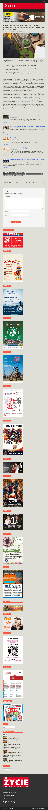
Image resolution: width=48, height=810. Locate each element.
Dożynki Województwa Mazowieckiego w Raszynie (21, 148)
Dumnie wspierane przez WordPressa (38, 808)
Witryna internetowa (7, 219)
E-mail (6, 215)
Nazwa (6, 211)
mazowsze (22, 31)
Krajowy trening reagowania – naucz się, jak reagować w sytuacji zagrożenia (27, 126)
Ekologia (18, 31)
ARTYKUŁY (4, 734)
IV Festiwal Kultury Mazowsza (16, 137)
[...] (32, 120)
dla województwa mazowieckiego (18, 173)
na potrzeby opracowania (36, 173)
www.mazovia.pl (28, 101)
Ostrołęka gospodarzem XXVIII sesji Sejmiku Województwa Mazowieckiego (27, 159)
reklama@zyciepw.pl (7, 804)
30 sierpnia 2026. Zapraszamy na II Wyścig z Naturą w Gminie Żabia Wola (26, 116)
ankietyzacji (8, 173)
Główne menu (7, 10)
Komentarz (7, 196)
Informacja (28, 173)
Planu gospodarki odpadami (17, 175)
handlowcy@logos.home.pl (12, 802)
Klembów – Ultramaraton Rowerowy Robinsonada (34, 182)
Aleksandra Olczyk (13, 31)
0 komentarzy (5, 122)
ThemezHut (12, 808)
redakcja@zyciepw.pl (10, 795)
